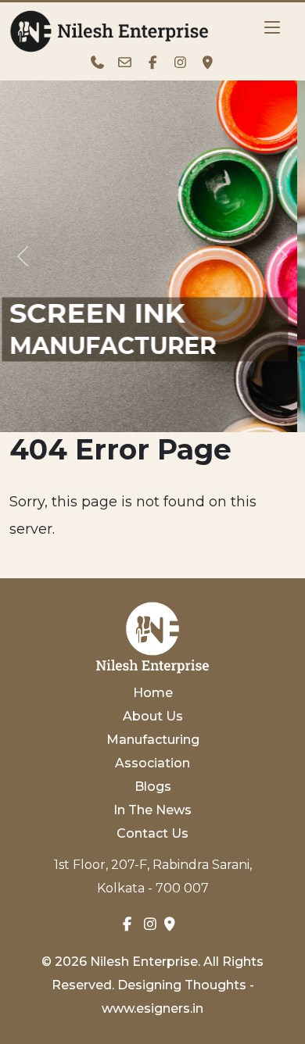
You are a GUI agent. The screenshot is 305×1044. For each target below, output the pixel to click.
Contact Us (152, 833)
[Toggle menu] (272, 27)
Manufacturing (152, 739)
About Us (153, 716)
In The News (152, 810)
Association (152, 763)
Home (153, 692)
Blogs (153, 786)
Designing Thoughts (181, 985)
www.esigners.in (152, 1008)
